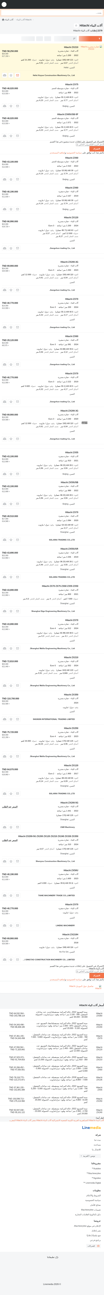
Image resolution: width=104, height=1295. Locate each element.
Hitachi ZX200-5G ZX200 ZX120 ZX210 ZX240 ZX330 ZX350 (48, 836)
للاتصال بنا (96, 1149)
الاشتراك (96, 149)
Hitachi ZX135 (99, 1078)
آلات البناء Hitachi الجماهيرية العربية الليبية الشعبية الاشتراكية (77, 1120)
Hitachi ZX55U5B (69, 482)
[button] (4, 4)
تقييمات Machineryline (91, 1210)
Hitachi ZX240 (99, 1111)
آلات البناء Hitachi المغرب (20, 1120)
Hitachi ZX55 (71, 452)
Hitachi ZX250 (71, 728)
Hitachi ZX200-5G (69, 803)
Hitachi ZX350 (71, 695)
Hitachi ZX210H (70, 934)
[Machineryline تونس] (85, 4)
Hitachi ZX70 (71, 299)
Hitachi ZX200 (99, 1025)
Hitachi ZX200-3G (69, 262)
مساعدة (97, 1145)
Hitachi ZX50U (71, 870)
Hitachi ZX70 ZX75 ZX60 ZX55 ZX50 (60, 586)
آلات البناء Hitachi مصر (41, 1120)
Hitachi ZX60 (71, 158)
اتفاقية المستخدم (57, 153)
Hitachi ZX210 (71, 47)
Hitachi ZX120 (71, 217)
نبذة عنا (97, 1140)
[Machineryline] (3, 19)
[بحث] (4, 12)
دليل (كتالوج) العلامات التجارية (88, 1214)
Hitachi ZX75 (71, 84)
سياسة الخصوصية (74, 153)
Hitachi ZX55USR (69, 549)
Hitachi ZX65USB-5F (67, 114)
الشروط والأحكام (93, 1195)
